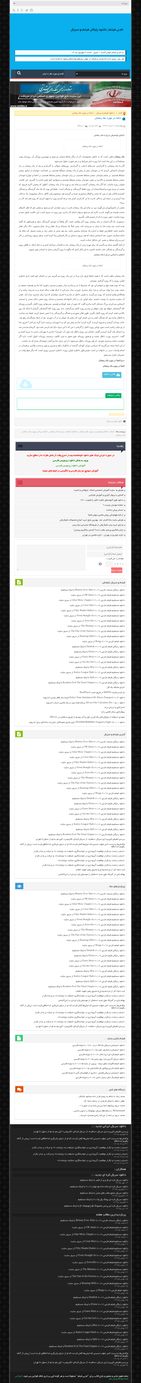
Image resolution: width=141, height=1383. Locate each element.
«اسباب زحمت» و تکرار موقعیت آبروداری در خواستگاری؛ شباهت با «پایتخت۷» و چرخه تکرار (83, 865)
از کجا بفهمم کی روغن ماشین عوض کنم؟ (105, 515)
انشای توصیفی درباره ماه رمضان (109, 135)
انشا (112, 431)
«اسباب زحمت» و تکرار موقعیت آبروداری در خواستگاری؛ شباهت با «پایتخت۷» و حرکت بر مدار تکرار (80, 856)
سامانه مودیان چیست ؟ (113, 505)
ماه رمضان (120, 435)
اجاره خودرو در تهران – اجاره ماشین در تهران (102, 535)
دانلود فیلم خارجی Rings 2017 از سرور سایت (103, 641)
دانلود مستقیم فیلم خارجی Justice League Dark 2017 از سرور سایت (92, 672)
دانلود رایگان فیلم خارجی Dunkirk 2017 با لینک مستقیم (98, 646)
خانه (120, 113)
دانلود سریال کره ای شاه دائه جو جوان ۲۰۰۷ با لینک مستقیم (99, 1187)
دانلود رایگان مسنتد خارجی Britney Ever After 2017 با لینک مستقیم (93, 590)
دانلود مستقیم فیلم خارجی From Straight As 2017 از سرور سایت (94, 616)
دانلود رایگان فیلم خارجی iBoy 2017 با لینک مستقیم (100, 667)
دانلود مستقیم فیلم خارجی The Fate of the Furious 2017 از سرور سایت (91, 631)
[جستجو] (19, 73)
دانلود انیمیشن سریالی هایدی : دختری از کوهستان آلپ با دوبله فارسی (93, 1073)
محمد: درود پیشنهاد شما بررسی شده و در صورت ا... (101, 1106)
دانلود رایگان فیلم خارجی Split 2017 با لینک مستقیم (100, 677)
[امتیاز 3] (116, 414)
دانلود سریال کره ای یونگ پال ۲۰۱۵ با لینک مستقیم (103, 1199)
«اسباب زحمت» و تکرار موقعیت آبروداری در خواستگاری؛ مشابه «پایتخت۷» (91, 860)
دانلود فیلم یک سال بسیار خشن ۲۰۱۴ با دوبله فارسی (100, 1077)
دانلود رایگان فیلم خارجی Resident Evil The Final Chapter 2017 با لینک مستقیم (86, 683)
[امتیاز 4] (119, 414)
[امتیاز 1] (110, 414)
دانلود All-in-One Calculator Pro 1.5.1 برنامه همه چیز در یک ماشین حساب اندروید (85, 703)
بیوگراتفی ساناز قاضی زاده (113, 712)
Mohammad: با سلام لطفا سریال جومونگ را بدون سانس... (98, 1111)
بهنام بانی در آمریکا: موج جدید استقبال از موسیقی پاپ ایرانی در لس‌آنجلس (91, 874)
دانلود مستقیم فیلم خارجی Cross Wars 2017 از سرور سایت (97, 605)
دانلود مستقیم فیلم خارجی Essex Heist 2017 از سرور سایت (97, 657)
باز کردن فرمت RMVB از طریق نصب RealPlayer (102, 692)
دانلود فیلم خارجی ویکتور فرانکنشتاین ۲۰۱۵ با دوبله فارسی (97, 1068)
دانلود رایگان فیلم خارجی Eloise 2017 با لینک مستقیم (99, 652)
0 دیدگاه (81, 126)
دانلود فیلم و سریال (105, 113)
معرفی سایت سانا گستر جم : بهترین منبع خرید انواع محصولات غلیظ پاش (91, 520)
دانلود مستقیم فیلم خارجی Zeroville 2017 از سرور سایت (98, 621)
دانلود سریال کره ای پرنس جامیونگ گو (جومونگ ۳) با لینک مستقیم (96, 1206)
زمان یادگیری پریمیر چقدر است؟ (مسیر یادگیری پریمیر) (98, 530)
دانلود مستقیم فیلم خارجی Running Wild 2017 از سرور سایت (95, 636)
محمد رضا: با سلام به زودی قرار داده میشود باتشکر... (101, 1096)
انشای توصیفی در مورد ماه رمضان (93, 431)
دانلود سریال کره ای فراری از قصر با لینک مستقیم (104, 1180)
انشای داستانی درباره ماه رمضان (109, 255)
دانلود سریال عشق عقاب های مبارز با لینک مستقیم (104, 1193)
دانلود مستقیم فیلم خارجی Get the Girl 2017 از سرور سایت (97, 662)
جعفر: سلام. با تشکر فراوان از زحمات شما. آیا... (103, 1101)
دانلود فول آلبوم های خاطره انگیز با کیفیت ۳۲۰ (102, 500)
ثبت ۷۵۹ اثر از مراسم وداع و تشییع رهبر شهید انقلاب (100, 870)
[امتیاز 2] (113, 414)
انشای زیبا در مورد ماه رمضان (34, 431)
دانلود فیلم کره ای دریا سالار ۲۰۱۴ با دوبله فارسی (102, 1054)
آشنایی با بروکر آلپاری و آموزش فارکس (106, 495)
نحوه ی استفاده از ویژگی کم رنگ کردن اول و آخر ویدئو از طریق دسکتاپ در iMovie (87, 717)
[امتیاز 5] (122, 414)
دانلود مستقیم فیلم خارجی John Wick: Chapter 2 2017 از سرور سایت (92, 600)
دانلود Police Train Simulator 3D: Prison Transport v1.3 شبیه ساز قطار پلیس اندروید (84, 697)
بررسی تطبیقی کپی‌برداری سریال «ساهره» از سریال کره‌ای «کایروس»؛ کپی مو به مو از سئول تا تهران (80, 839)
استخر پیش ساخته (114, 510)
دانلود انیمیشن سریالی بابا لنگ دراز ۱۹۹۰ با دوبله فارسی (99, 1045)
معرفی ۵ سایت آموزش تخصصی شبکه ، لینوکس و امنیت (98, 490)
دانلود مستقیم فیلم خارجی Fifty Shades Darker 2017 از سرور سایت (93, 610)
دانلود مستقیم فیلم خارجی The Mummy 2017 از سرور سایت (96, 626)
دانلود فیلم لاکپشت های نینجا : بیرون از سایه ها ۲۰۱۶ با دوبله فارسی (93, 1064)
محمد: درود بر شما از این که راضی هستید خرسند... (101, 1115)
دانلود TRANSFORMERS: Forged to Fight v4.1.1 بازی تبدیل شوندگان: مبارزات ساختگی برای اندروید (77, 722)
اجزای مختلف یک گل (116, 687)
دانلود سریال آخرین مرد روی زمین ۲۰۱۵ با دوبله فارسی (99, 1059)
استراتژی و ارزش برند (114, 707)
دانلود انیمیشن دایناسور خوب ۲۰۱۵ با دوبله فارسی (101, 1050)
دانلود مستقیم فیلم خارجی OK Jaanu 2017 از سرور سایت (98, 595)
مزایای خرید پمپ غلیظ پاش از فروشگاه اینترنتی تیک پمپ (97, 525)
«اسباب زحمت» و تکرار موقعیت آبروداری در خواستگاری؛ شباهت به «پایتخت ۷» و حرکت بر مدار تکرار (79, 851)
